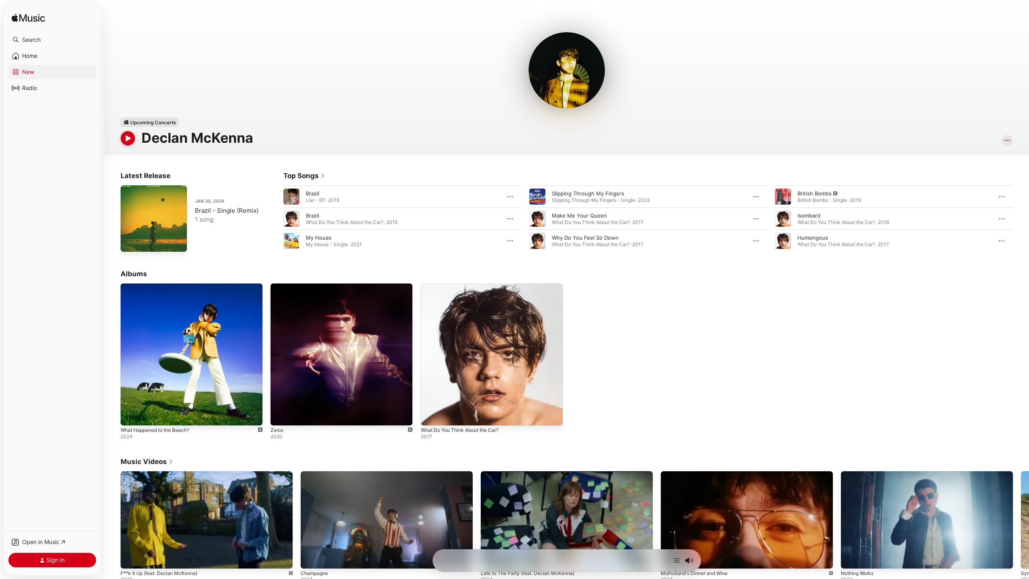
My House (319, 237)
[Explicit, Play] (783, 197)
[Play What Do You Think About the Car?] (431, 415)
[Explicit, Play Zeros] (281, 415)
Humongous (812, 237)
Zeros (278, 286)
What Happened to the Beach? (159, 286)
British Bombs (814, 193)
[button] (52, 40)
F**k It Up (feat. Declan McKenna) (159, 573)
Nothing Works (857, 573)
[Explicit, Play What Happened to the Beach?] (131, 415)
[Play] (128, 138)
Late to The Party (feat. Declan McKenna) (527, 573)
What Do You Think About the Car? (464, 286)
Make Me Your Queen (579, 215)
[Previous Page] (275, 218)
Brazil (312, 193)
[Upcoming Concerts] (149, 122)
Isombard (808, 215)
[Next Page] (1021, 218)
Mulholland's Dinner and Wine (694, 573)
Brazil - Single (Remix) (226, 210)
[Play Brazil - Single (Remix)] (131, 242)
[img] (28, 18)
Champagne (314, 573)
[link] (304, 175)
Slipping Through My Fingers (588, 193)
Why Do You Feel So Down (585, 237)
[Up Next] (676, 560)
